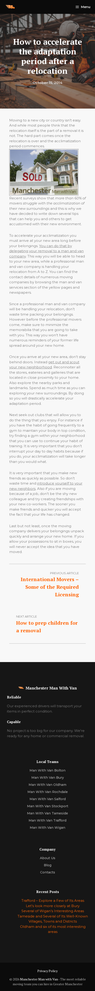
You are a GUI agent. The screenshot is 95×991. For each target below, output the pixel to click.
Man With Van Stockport (47, 806)
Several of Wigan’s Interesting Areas (52, 911)
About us (47, 858)
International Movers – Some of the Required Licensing (50, 587)
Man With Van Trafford (47, 820)
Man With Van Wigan (47, 827)
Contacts (47, 872)
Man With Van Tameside (47, 813)
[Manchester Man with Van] (10, 7)
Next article (26, 616)
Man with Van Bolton (47, 770)
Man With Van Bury (47, 777)
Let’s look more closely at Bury (53, 906)
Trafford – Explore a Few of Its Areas (52, 900)
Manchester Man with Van (39, 979)
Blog (47, 865)
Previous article (64, 573)
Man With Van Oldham (47, 785)
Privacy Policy (47, 971)
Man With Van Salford (48, 799)
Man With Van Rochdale (47, 792)
